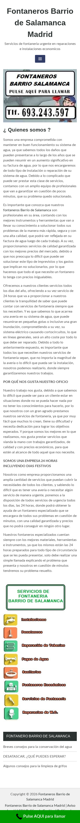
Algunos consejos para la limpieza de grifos (35, 766)
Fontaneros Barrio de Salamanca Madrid (40, 23)
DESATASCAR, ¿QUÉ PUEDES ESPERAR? (34, 756)
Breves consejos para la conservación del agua (37, 747)
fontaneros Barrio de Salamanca (27, 210)
